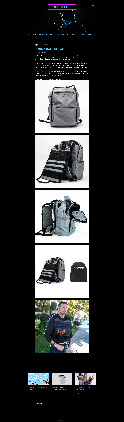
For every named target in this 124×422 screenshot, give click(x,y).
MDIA (51, 35)
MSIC (57, 35)
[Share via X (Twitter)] (39, 358)
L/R (46, 35)
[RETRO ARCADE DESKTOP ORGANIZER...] (85, 379)
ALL (29, 35)
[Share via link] (43, 358)
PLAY (68, 35)
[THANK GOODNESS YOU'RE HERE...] (38, 379)
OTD (62, 35)
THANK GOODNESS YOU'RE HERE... (38, 388)
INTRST (41, 35)
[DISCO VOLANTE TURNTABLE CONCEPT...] (62, 379)
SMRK (89, 35)
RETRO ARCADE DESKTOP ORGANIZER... (84, 388)
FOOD (34, 35)
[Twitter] (93, 5)
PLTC (78, 35)
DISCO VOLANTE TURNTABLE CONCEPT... (60, 388)
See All (94, 370)
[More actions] (88, 45)
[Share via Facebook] (36, 358)
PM (73, 35)
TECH (83, 35)
